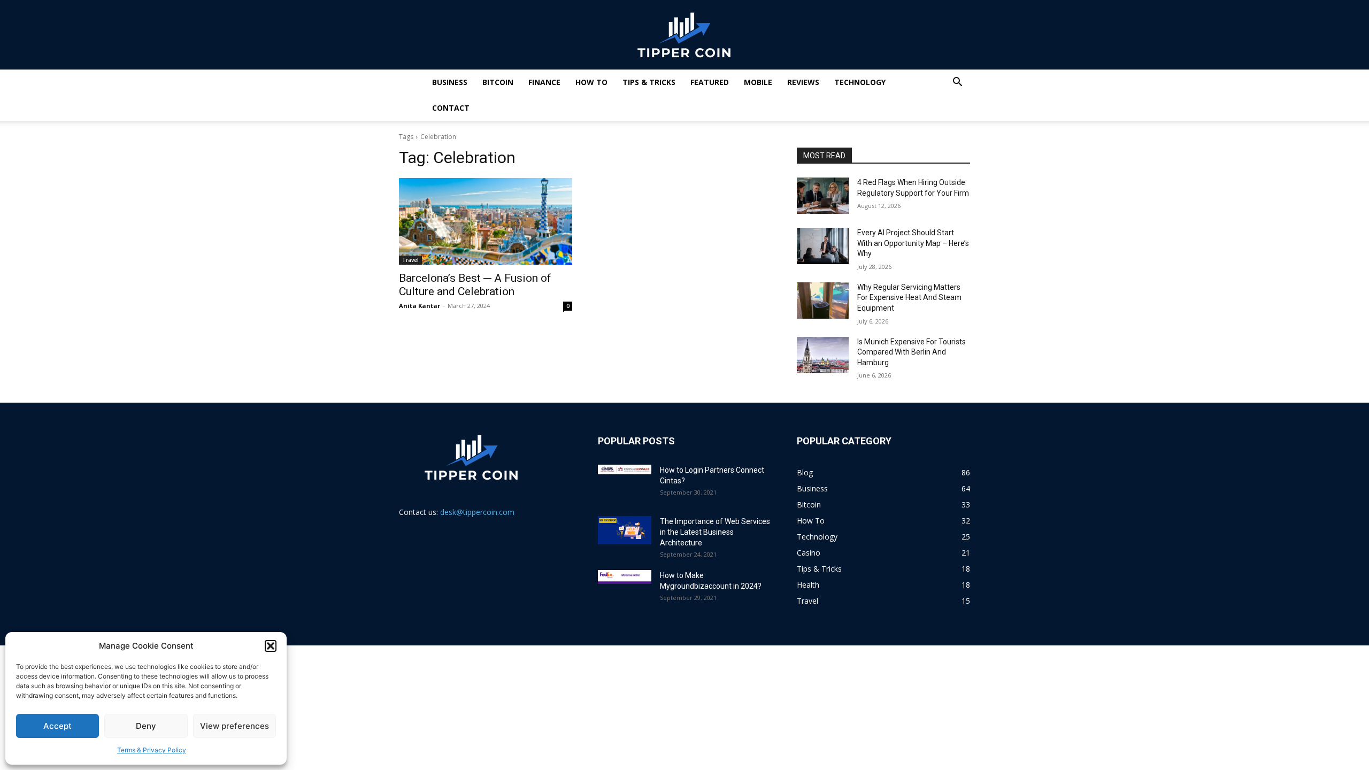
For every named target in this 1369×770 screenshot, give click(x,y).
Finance (544, 82)
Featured (709, 82)
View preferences (234, 726)
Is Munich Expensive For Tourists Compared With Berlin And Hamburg (911, 352)
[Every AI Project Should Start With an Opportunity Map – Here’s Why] (823, 246)
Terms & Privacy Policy (151, 750)
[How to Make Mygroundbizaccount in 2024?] (624, 577)
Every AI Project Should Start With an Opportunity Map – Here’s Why (913, 243)
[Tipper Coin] (684, 35)
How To (591, 82)
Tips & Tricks (648, 82)
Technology (860, 82)
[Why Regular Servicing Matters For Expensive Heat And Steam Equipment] (823, 300)
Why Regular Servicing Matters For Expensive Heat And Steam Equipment (909, 297)
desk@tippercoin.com (477, 512)
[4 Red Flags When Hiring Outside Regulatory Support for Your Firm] (823, 196)
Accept (57, 726)
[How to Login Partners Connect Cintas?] (624, 469)
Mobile (758, 82)
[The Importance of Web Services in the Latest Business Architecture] (624, 530)
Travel (410, 260)
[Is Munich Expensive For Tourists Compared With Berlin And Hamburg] (823, 355)
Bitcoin (497, 82)
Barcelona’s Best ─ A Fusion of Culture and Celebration (475, 285)
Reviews (803, 82)
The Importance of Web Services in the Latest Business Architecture (715, 532)
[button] (270, 646)
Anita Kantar (419, 306)
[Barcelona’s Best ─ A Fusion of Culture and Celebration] (485, 221)
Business (449, 82)
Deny (146, 726)
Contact (451, 108)
